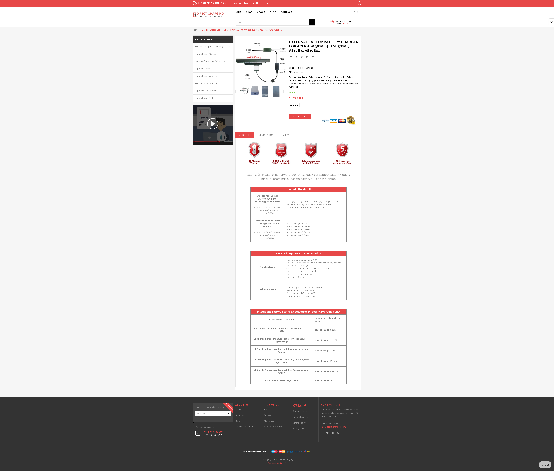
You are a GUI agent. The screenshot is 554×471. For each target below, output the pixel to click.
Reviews (285, 135)
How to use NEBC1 (244, 427)
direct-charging (305, 68)
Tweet (291, 57)
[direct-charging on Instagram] (333, 433)
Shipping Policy (300, 411)
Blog (237, 421)
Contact (239, 409)
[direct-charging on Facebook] (321, 433)
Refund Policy (299, 423)
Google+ (302, 57)
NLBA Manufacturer (273, 427)
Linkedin (307, 57)
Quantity (293, 105)
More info (244, 135)
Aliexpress (269, 421)
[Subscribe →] (228, 413)
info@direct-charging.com (333, 427)
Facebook (296, 57)
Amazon (268, 415)
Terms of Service (300, 417)
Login (335, 12)
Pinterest (313, 57)
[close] (359, 3)
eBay (266, 409)
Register (345, 12)
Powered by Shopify (277, 463)
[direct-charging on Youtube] (338, 433)
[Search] (312, 22)
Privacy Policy (299, 428)
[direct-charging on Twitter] (327, 433)
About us (239, 415)
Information (266, 135)
